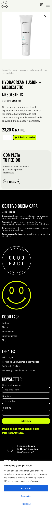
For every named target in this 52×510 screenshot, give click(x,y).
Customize (26, 496)
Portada (6, 323)
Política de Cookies (11, 366)
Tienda (12, 70)
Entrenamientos (9, 336)
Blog (4, 340)
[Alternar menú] (47, 5)
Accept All (26, 488)
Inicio (4, 70)
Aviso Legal (7, 357)
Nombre (6, 396)
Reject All (26, 504)
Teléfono (6, 408)
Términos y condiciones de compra (18, 370)
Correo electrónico (12, 385)
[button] (45, 16)
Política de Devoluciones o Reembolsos (20, 362)
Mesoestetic (12, 94)
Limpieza (22, 70)
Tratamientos (8, 332)
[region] (26, 485)
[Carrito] (40, 4)
